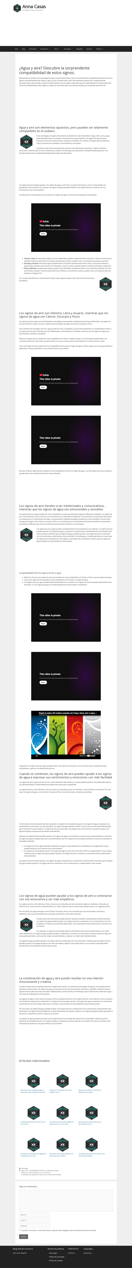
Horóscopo (32, 49)
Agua (23, 1170)
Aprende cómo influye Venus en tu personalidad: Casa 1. (90, 1123)
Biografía (79, 49)
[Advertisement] (66, 30)
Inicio (16, 49)
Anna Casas (34, 6)
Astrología (24, 1168)
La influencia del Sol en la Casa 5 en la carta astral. (33, 1123)
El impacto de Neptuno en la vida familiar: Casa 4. (60, 1091)
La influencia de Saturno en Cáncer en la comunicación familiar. (92, 1155)
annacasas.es (87, 1253)
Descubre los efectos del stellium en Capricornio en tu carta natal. (62, 1123)
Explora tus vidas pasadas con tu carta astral (35, 1173)
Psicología (67, 49)
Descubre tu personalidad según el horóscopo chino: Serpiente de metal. (33, 1091)
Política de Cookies (56, 1261)
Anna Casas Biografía (19, 1253)
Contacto (89, 49)
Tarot (56, 49)
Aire (26, 1170)
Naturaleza (50, 1170)
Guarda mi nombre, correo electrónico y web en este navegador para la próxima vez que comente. (58, 1230)
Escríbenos (71, 1253)
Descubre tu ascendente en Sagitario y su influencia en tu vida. (33, 1155)
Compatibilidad (33, 1170)
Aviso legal (53, 1253)
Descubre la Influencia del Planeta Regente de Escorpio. (90, 1091)
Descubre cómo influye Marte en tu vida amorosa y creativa (61, 1155)
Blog (23, 49)
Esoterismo (44, 49)
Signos (57, 1170)
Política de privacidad (56, 1257)
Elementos (42, 1170)
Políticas (99, 49)
